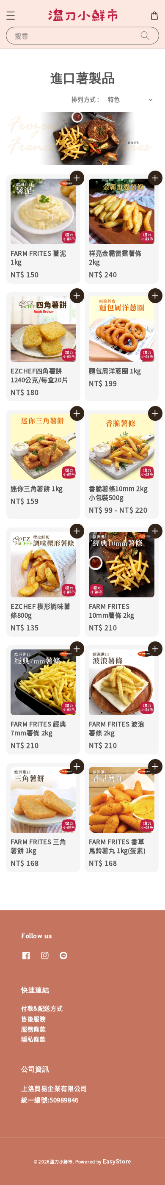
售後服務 (33, 1018)
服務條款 (33, 1029)
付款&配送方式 (42, 1008)
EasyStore (117, 1161)
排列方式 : (85, 99)
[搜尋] (145, 35)
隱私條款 (33, 1039)
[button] (10, 15)
